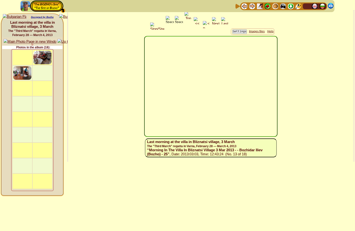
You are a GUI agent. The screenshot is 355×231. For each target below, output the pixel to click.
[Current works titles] (275, 6)
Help (270, 31)
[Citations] (267, 6)
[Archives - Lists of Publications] (260, 6)
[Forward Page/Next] (252, 6)
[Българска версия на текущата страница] (14, 16)
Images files (257, 31)
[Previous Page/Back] (244, 6)
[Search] (298, 6)
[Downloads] (291, 6)
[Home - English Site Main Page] (315, 6)
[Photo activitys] (283, 6)
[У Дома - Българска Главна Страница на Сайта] (322, 6)
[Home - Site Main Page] (307, 6)
